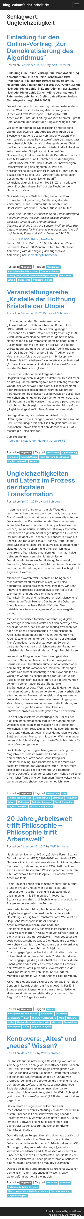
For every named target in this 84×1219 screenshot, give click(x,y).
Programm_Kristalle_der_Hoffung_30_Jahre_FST (37, 440)
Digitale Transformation (20, 798)
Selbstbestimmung (41, 802)
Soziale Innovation (64, 802)
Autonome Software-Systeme (23, 1187)
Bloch (26, 1018)
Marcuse (56, 1022)
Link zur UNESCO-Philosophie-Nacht (31, 239)
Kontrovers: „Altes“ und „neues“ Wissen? (41, 1042)
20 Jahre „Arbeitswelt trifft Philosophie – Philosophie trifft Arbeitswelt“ (39, 829)
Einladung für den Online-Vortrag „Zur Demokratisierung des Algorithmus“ (40, 47)
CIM (64, 793)
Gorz (61, 1018)
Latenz (11, 280)
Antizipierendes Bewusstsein (23, 271)
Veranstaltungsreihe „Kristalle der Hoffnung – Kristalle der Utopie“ (43, 299)
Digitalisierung (69, 452)
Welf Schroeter (60, 65)
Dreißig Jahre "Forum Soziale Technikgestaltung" (32, 275)
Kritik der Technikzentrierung (54, 457)
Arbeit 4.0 (52, 1182)
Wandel (33, 461)
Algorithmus (53, 267)
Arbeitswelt (47, 1013)
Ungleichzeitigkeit (42, 280)
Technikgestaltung (60, 1191)
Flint (58, 1214)
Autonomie (61, 1013)
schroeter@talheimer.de (42, 255)
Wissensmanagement (41, 806)
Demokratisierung (50, 271)
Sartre (26, 1026)
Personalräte (70, 1022)
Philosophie (24, 280)
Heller (11, 1022)
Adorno (50, 1009)
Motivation (23, 802)
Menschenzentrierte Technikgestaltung (28, 1191)
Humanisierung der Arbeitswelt (33, 1022)
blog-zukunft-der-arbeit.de (26, 5)
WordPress (75, 1211)
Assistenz (65, 1182)
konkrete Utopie (29, 457)
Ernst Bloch (66, 275)
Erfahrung (58, 798)
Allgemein (26, 267)
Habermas (72, 1018)
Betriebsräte (14, 1018)
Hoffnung (13, 457)
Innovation (71, 798)
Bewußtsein (53, 452)
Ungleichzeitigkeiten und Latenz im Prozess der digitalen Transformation (41, 484)
